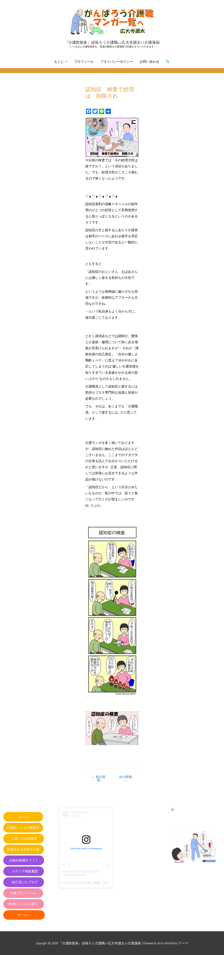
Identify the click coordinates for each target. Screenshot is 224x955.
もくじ (59, 61)
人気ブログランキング (186, 866)
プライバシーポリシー (116, 61)
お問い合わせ (149, 61)
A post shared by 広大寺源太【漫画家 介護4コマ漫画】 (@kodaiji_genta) (100, 882)
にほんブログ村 (182, 823)
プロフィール (84, 61)
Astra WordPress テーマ (173, 943)
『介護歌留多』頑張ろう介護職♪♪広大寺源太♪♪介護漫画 (112, 42)
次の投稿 (125, 778)
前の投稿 (99, 778)
